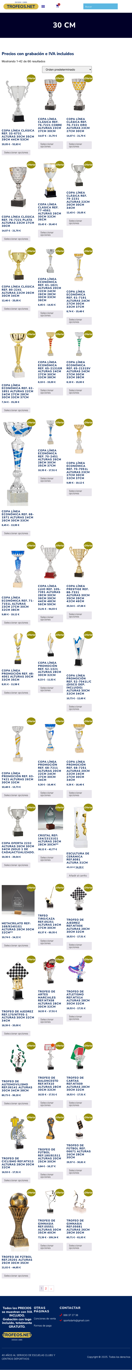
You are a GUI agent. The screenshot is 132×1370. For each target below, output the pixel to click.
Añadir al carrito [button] (78, 875)
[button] (43, 6)
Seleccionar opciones (16, 152)
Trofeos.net (21, 6)
